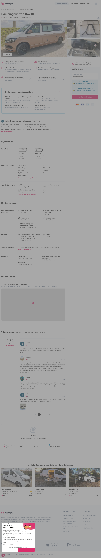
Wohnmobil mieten (68, 518)
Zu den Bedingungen (24, 249)
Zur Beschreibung (6, 131)
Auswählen (10, 550)
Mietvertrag (86, 518)
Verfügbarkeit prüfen (85, 97)
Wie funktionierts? (68, 515)
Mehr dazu (58, 92)
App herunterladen (61, 3)
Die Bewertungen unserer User (70, 527)
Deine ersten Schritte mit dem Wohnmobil (70, 522)
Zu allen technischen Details (27, 194)
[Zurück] (3, 477)
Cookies (51, 554)
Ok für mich (26, 550)
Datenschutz (43, 554)
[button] (3, 555)
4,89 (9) (5, 17)
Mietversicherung (88, 521)
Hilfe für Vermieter (88, 528)
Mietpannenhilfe (88, 525)
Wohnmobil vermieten (78, 3)
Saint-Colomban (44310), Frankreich (20, 17)
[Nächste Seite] (49, 414)
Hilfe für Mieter (67, 532)
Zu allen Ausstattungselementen (28, 178)
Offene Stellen (29, 554)
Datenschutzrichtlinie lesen (9, 544)
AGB (36, 554)
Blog (16, 554)
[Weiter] (30, 477)
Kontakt (21, 554)
